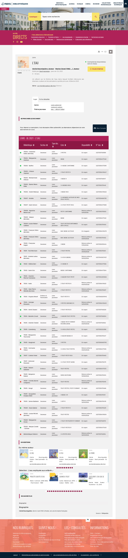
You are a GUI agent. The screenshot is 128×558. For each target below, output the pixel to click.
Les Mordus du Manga (72, 544)
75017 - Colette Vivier (30, 355)
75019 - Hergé (28, 388)
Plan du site (94, 546)
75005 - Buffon (28, 166)
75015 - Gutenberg (30, 329)
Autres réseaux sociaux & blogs (49, 540)
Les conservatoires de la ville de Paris (65, 555)
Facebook (42, 533)
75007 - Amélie (29, 198)
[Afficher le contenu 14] (70, 491)
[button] (126, 4)
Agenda (16, 535)
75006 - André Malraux (31, 192)
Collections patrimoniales (22, 544)
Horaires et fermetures (72, 535)
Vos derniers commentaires (74, 546)
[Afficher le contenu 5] (62, 467)
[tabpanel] (58, 107)
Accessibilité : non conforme (90, 555)
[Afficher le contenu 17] (76, 491)
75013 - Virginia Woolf (31, 296)
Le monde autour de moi (46, 86)
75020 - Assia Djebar (30, 408)
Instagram (42, 535)
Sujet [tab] (35, 99)
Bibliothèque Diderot (31, 434)
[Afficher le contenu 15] (72, 491)
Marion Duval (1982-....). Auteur (67, 69)
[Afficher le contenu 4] (61, 467)
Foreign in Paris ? (96, 540)
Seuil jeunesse (44, 71)
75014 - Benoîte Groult (31, 316)
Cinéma (16, 540)
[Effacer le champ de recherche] (91, 17)
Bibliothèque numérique (22, 546)
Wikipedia (105, 513)
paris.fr (15, 555)
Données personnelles (105, 542)
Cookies (93, 542)
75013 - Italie (28, 283)
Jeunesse (16, 542)
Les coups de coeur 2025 (73, 542)
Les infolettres (43, 542)
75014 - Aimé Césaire (30, 310)
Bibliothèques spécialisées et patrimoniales (35, 555)
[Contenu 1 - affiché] (55, 467)
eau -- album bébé (57, 109)
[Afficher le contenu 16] (74, 491)
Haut (88, 520)
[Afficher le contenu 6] (64, 467)
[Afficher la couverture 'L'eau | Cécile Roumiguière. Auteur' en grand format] (23, 62)
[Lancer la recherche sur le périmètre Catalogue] (95, 17)
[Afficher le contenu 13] (68, 491)
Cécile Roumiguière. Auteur (43, 69)
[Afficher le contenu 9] (70, 467)
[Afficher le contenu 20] (81, 491)
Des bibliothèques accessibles (101, 538)
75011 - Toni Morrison (30, 251)
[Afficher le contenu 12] (66, 491)
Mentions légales (96, 544)
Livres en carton (56, 107)
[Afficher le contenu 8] (68, 467)
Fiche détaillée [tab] (44, 99)
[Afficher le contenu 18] (77, 491)
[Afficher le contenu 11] (64, 491)
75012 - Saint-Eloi (29, 270)
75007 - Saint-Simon (30, 205)
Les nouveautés (69, 533)
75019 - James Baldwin (31, 401)
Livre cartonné (56, 105)
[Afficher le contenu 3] (59, 467)
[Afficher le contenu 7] (66, 467)
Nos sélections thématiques (74, 538)
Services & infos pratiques (22, 533)
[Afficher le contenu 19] (79, 491)
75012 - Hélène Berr (30, 264)
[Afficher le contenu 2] (57, 467)
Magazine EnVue (96, 535)
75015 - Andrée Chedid (31, 323)
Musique (16, 538)
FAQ (91, 533)
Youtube (42, 538)
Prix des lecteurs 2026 (72, 540)
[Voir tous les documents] (53, 471)
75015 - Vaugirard (29, 342)
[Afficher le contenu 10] (72, 467)
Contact (97, 533)
